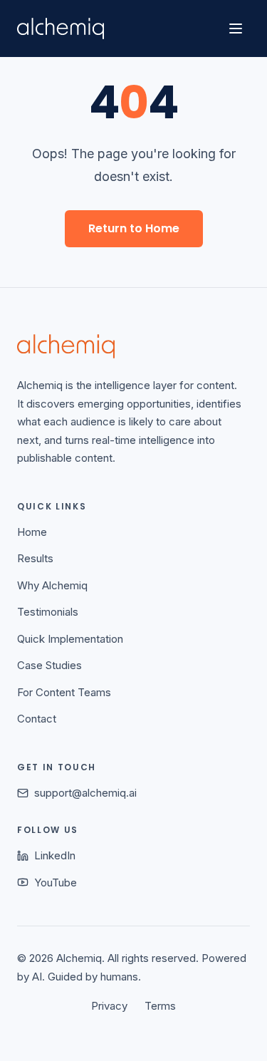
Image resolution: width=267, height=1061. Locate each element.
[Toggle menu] (235, 28)
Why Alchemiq (52, 585)
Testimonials (47, 612)
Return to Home (133, 228)
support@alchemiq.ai (85, 792)
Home (32, 532)
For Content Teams (64, 692)
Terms (160, 1006)
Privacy (109, 1006)
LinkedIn (54, 855)
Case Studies (49, 665)
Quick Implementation (70, 639)
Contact (36, 718)
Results (35, 558)
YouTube (55, 882)
